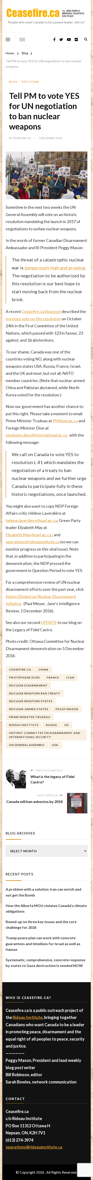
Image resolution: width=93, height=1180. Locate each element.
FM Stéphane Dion (24, 677)
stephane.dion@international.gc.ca (36, 434)
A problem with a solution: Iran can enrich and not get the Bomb (43, 892)
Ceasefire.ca (22, 138)
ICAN (70, 677)
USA (55, 745)
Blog (13, 81)
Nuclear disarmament (28, 685)
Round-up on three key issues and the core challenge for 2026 (41, 924)
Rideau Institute (24, 725)
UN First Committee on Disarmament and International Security (44, 735)
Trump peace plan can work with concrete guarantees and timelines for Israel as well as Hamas (43, 943)
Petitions (30, 81)
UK (66, 725)
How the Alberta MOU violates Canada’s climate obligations (46, 908)
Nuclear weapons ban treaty (34, 693)
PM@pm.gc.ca (65, 420)
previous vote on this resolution (33, 318)
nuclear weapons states (30, 701)
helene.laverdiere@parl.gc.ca (31, 520)
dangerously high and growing (54, 267)
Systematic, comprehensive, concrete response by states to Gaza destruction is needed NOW (45, 963)
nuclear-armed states (28, 709)
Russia (51, 725)
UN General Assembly (27, 745)
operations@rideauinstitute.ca (33, 541)
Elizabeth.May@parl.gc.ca (29, 534)
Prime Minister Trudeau (29, 717)
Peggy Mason (67, 709)
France (53, 677)
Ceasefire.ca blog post (41, 311)
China (43, 669)
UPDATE (49, 622)
